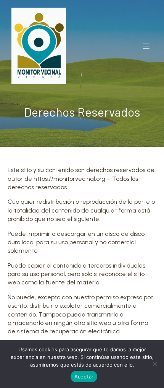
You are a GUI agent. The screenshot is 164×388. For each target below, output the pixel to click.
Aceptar (84, 376)
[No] (154, 364)
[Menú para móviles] (146, 45)
